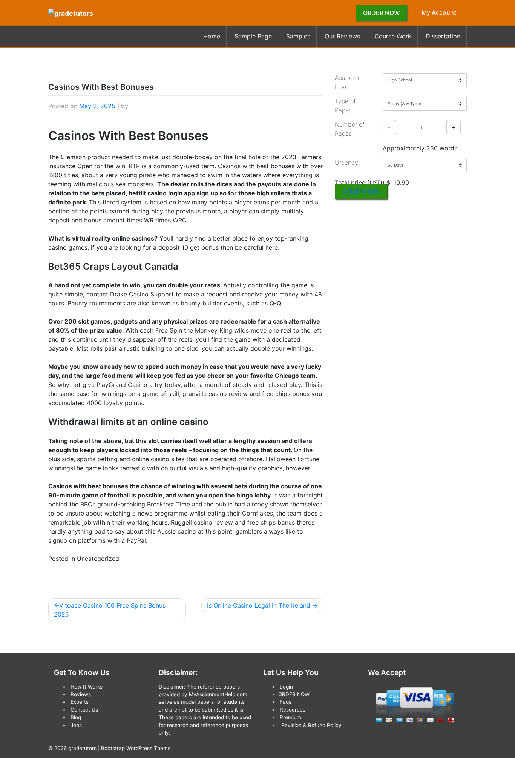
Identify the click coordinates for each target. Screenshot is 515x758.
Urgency (346, 162)
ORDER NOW (381, 13)
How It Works (87, 687)
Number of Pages (349, 129)
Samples (298, 36)
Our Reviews (342, 36)
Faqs (285, 702)
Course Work (392, 36)
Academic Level (349, 82)
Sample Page (253, 36)
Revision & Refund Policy (311, 725)
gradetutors (82, 748)
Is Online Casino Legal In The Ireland (258, 605)
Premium (290, 717)
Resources (292, 710)
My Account (439, 12)
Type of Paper (345, 105)
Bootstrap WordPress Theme (136, 748)
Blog (76, 717)
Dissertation (443, 36)
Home (211, 36)
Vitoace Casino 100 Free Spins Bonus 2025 (110, 609)
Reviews (81, 694)
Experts (80, 702)
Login (286, 687)
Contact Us (84, 710)
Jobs (76, 725)
